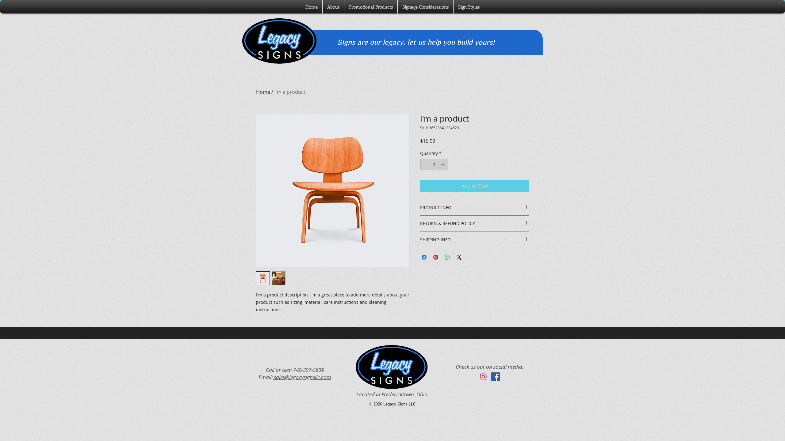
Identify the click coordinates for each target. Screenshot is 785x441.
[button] (469, 6)
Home (263, 92)
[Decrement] (425, 164)
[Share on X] (459, 257)
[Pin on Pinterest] (435, 257)
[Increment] (443, 164)
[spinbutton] (434, 164)
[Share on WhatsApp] (447, 257)
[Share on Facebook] (424, 257)
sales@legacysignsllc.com (302, 377)
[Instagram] (483, 376)
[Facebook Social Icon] (495, 376)
